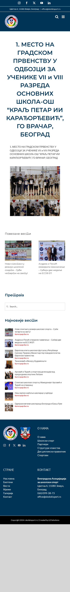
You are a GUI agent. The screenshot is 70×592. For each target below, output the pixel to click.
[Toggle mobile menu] (63, 16)
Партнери (42, 444)
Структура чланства (48, 447)
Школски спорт (45, 440)
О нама (41, 436)
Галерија (8, 493)
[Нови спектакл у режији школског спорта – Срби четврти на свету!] (18, 242)
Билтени (8, 482)
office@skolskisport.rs (51, 9)
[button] (7, 257)
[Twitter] (14, 445)
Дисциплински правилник (51, 451)
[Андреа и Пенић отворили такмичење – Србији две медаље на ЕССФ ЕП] (52, 242)
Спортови (42, 455)
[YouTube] (19, 445)
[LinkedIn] (24, 445)
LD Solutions (54, 520)
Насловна (8, 478)
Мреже (7, 489)
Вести (6, 485)
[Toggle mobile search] (56, 16)
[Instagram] (4, 445)
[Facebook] (9, 445)
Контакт (7, 496)
